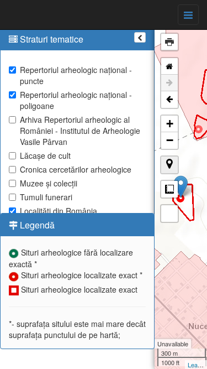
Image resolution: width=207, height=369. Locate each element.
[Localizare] (169, 165)
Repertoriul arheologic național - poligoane (76, 100)
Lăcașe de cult (45, 155)
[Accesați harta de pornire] (169, 66)
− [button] (169, 140)
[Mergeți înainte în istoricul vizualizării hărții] (169, 83)
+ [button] (169, 124)
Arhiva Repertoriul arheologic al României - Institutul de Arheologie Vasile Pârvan (80, 130)
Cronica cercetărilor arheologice (75, 169)
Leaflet (197, 364)
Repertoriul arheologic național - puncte (76, 75)
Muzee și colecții (48, 183)
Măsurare (169, 189)
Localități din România (58, 210)
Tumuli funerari (46, 196)
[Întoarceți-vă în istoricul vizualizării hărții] (169, 99)
